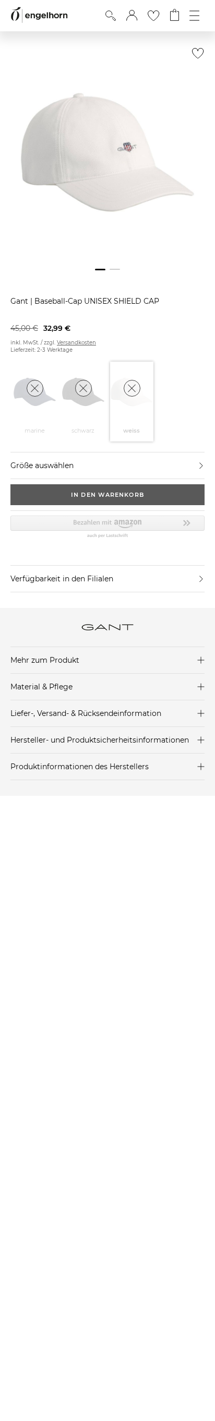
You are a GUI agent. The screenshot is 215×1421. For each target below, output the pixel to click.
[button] (131, 15)
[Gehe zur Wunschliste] (153, 15)
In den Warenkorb (107, 494)
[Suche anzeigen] (110, 15)
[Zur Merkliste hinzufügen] (195, 56)
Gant (20, 301)
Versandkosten (76, 342)
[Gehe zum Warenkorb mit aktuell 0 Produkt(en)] (174, 15)
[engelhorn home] (39, 15)
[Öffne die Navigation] (194, 15)
